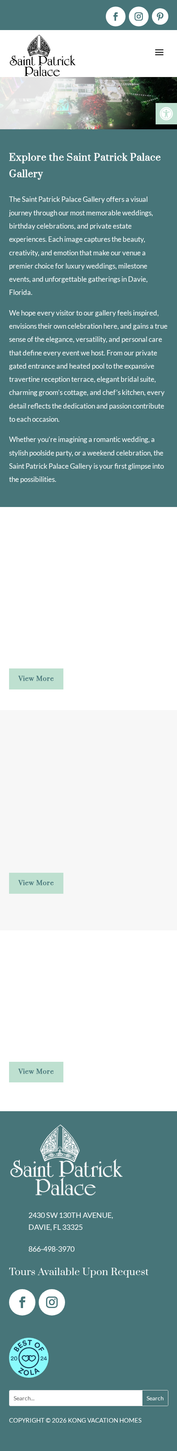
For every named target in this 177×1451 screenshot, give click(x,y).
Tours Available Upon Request (79, 1272)
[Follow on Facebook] (116, 16)
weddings (136, 212)
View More (36, 679)
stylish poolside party (40, 453)
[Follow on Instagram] (139, 16)
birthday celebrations (41, 226)
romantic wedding (120, 439)
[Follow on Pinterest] (160, 16)
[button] (166, 113)
